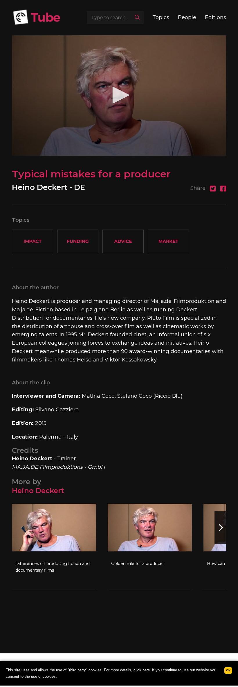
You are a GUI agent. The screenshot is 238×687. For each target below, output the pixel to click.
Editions (215, 17)
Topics (160, 17)
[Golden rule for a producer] (150, 547)
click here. (142, 670)
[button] (119, 95)
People (187, 17)
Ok (228, 670)
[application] (119, 95)
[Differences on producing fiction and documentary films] (54, 547)
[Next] (220, 527)
